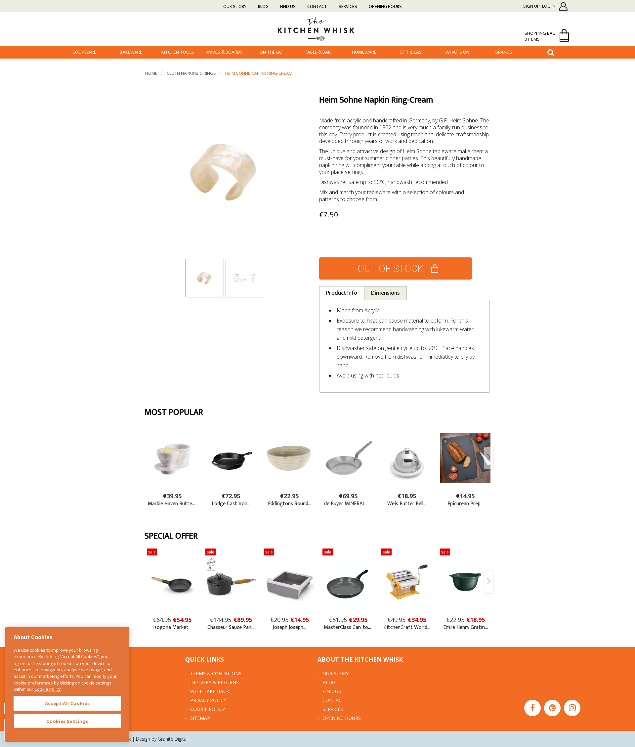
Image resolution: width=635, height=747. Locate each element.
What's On (457, 52)
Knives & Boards (224, 52)
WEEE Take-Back (209, 691)
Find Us (288, 6)
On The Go (271, 52)
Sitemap (200, 718)
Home (151, 73)
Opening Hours (385, 6)
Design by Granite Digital (162, 739)
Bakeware (131, 52)
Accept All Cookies (67, 703)
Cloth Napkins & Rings (191, 73)
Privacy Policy (208, 700)
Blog (263, 6)
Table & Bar (318, 52)
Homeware (364, 52)
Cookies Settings (67, 721)
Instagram (572, 708)
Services (348, 6)
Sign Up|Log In (539, 6)
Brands (503, 52)
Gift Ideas (411, 52)
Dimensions (385, 293)
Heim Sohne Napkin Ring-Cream (258, 73)
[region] (67, 684)
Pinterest (552, 708)
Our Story (234, 6)
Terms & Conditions (215, 673)
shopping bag (540, 36)
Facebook (532, 708)
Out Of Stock (391, 268)
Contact (317, 6)
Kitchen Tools (177, 52)
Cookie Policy (207, 709)
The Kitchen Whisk (317, 28)
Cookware (84, 52)
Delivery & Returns (214, 682)
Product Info (341, 293)
